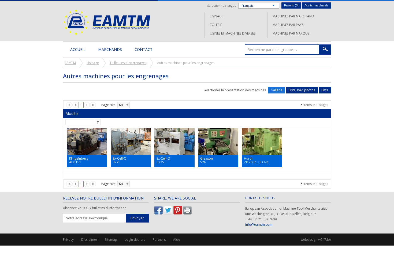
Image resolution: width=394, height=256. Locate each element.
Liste (324, 90)
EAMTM (106, 22)
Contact (144, 49)
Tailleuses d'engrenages (128, 63)
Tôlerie (216, 24)
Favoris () (291, 5)
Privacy (68, 239)
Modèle (72, 113)
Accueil (78, 49)
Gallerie (277, 90)
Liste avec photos (302, 90)
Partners (159, 239)
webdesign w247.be (316, 239)
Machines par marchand (293, 16)
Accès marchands (316, 5)
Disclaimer (89, 239)
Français (247, 5)
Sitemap (111, 239)
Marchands (110, 49)
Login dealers (135, 239)
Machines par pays (288, 24)
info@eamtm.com (258, 224)
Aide (176, 239)
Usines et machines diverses (232, 33)
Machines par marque (291, 33)
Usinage (216, 16)
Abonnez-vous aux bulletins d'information (95, 208)
